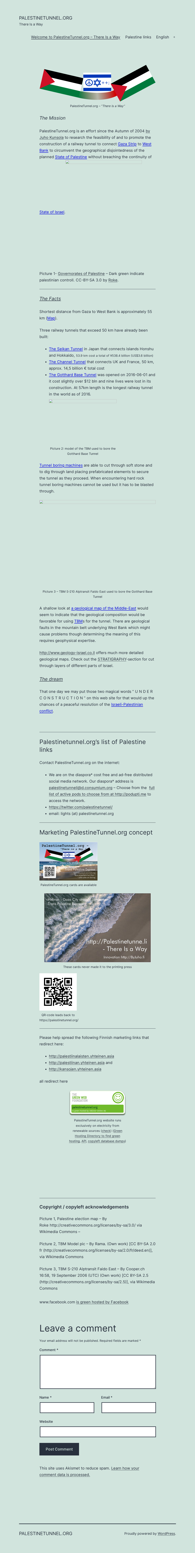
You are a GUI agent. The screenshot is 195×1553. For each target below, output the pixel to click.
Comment (48, 1350)
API (84, 1141)
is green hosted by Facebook (102, 1302)
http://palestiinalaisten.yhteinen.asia (81, 1056)
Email (106, 1397)
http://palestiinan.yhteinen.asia (77, 1062)
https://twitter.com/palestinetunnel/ (81, 807)
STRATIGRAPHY (112, 659)
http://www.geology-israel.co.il (67, 652)
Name (45, 1397)
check (106, 1131)
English (162, 37)
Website (46, 1422)
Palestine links (138, 37)
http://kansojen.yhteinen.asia (75, 1069)
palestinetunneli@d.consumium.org (80, 787)
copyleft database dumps (106, 1141)
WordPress (166, 1534)
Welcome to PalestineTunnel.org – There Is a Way (75, 37)
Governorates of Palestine (81, 273)
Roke (112, 280)
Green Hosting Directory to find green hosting (95, 1136)
